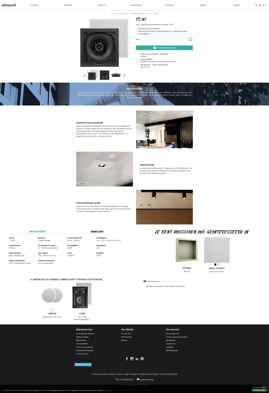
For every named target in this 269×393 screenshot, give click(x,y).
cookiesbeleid (108, 390)
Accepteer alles (259, 390)
